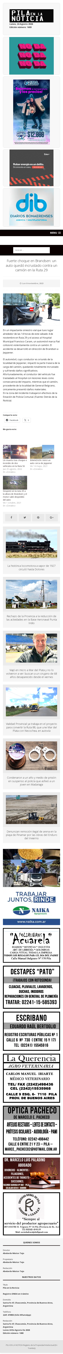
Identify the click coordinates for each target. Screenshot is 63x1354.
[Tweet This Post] (25, 517)
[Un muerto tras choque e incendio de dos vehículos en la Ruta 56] (15, 452)
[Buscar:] (31, 250)
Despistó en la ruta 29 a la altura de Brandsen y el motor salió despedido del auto (15, 495)
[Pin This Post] (38, 517)
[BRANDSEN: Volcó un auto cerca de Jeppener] (42, 452)
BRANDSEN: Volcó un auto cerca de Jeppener (41, 462)
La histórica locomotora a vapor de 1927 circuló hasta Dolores (31, 567)
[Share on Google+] (51, 517)
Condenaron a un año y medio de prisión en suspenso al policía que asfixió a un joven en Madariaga (31, 781)
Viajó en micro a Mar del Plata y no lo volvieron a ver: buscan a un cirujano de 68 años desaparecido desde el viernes (31, 673)
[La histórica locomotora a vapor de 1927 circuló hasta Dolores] (31, 556)
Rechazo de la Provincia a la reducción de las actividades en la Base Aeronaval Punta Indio (31, 619)
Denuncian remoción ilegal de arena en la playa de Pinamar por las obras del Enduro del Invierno (31, 835)
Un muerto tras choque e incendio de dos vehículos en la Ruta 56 (15, 463)
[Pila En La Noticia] (31, 240)
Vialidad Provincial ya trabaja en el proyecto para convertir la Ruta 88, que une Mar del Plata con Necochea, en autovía (31, 727)
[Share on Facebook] (11, 517)
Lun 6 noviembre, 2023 (32, 283)
